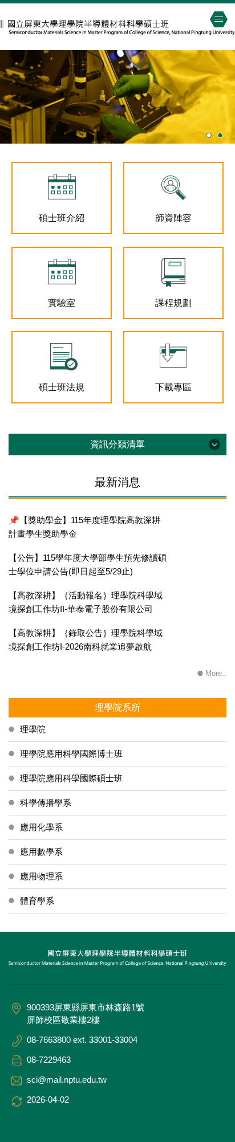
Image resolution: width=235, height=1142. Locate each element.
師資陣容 (173, 218)
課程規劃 (173, 303)
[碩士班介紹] (61, 187)
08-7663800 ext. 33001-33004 (82, 1040)
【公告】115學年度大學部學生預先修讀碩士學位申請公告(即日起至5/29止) (88, 564)
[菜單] (218, 19)
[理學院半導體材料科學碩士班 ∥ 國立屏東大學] (117, 26)
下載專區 (173, 387)
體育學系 (37, 901)
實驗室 (61, 303)
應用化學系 (41, 827)
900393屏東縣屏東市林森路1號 (85, 1007)
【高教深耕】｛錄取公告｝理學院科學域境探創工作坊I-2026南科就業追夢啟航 (86, 639)
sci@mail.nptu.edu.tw (67, 1079)
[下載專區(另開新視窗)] (173, 356)
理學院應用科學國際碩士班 (71, 778)
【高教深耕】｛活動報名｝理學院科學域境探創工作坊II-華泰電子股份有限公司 (86, 602)
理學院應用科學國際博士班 (71, 753)
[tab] (208, 135)
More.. (215, 673)
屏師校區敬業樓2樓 (63, 1020)
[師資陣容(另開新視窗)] (173, 187)
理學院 (33, 729)
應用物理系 (41, 876)
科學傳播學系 (45, 802)
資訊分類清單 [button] (117, 444)
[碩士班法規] (61, 356)
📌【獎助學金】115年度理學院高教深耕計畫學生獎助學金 (84, 527)
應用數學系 (41, 851)
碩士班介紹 (61, 218)
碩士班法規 (61, 387)
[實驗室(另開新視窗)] (61, 272)
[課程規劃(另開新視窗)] (173, 272)
